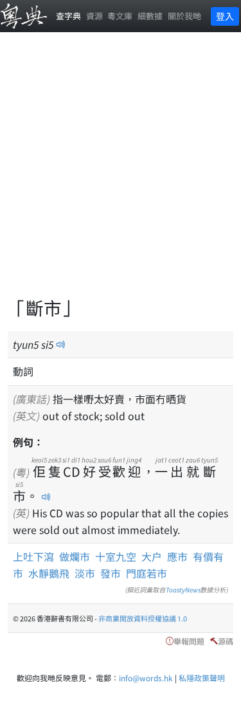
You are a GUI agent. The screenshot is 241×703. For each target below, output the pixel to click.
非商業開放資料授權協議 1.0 (142, 618)
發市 (110, 573)
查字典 (68, 16)
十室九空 (115, 556)
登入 (225, 16)
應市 (177, 556)
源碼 (225, 640)
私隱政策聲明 (202, 677)
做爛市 (74, 556)
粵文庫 (119, 16)
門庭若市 (146, 573)
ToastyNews (183, 589)
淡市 (85, 573)
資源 (94, 16)
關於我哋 (184, 16)
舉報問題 (189, 640)
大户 (151, 556)
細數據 (150, 16)
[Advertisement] (120, 172)
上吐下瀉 (33, 556)
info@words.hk (146, 677)
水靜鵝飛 (48, 573)
